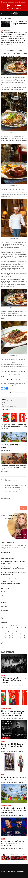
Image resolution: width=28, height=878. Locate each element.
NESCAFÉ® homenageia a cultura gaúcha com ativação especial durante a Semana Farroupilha (14, 425)
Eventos (2, 598)
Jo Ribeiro (14, 5)
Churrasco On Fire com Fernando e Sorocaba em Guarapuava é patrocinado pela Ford (13, 843)
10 (5, 633)
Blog (2, 595)
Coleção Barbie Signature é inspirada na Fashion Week (18, 22)
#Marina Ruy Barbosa (7, 32)
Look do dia (3, 602)
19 (12, 635)
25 (9, 637)
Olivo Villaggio (5, 371)
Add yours (15, 480)
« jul (2, 643)
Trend (2, 614)
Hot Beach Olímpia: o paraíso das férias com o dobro (16, 485)
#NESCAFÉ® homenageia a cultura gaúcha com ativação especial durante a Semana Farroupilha (12, 38)
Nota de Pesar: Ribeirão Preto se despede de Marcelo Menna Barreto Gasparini (13, 746)
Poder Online (4, 606)
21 (20, 635)
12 (12, 633)
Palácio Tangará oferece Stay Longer (16, 380)
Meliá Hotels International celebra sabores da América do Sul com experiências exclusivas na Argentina (13, 467)
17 (5, 635)
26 (12, 637)
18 (9, 635)
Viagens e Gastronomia (6, 618)
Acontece (3, 591)
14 (20, 633)
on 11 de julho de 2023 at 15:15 (12, 487)
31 (5, 639)
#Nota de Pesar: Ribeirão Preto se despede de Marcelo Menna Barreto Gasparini (13, 42)
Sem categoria (4, 610)
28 (20, 637)
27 (16, 637)
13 (16, 633)
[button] (25, 18)
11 (9, 633)
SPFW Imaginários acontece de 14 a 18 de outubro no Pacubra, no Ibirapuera (13, 680)
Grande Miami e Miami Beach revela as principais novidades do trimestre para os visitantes (12, 445)
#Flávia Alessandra (19, 32)
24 (5, 637)
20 (16, 635)
